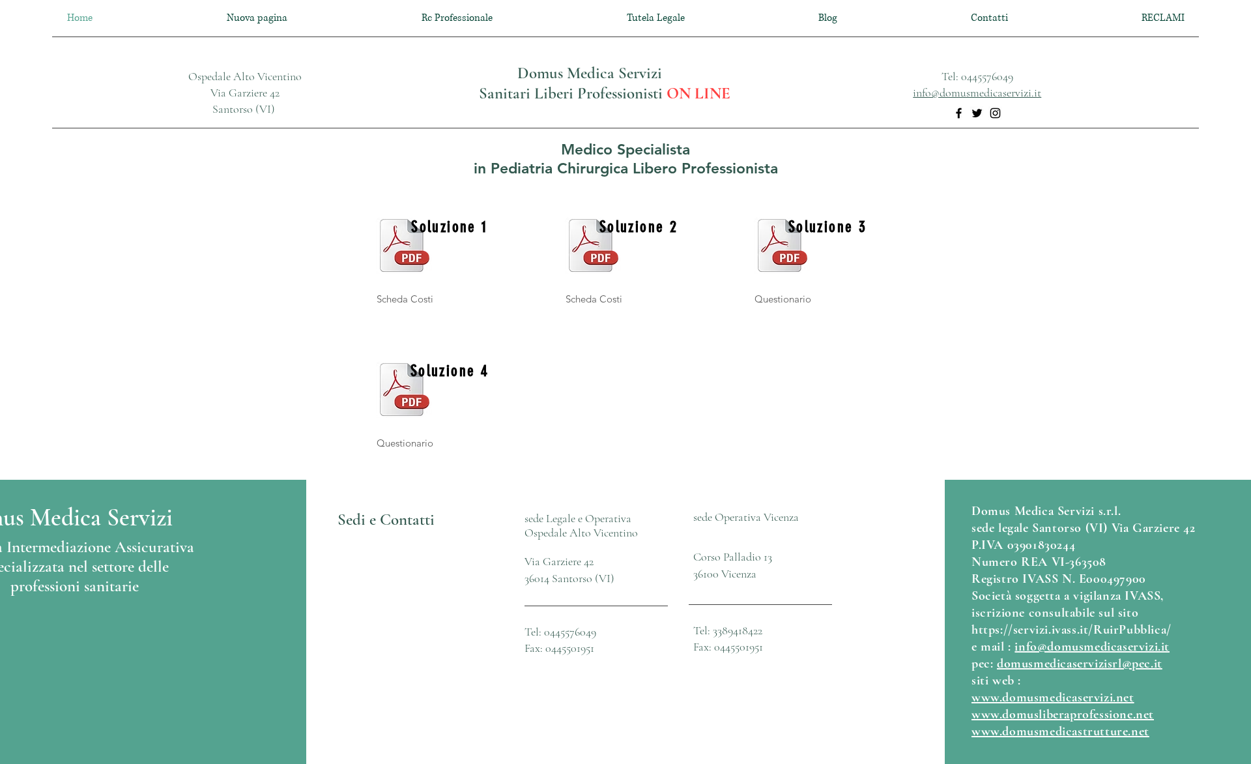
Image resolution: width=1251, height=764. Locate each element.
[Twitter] (977, 113)
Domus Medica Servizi (589, 73)
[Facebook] (959, 113)
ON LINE (698, 93)
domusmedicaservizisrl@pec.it (1079, 663)
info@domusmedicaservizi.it (977, 92)
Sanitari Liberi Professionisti (573, 93)
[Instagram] (995, 113)
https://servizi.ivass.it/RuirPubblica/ (1071, 630)
